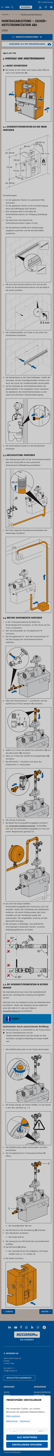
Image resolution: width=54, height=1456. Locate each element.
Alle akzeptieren (27, 1437)
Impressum (25, 1421)
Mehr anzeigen (13, 1416)
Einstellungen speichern (27, 1444)
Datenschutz (12, 1421)
